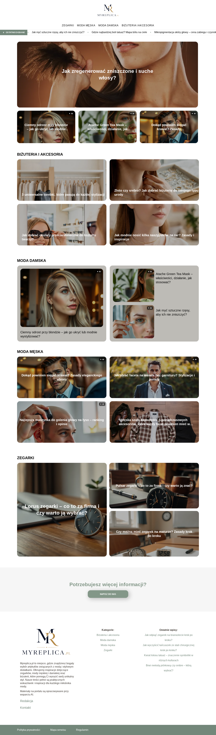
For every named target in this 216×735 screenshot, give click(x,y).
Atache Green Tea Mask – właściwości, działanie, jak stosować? (107, 127)
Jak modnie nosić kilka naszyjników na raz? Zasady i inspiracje (154, 237)
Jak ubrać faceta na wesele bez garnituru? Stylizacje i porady (154, 377)
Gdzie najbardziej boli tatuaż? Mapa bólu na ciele (70, 32)
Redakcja (26, 701)
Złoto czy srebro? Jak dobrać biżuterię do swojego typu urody (156, 192)
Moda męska (86, 25)
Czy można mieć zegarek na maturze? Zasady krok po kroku (154, 534)
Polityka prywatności (28, 730)
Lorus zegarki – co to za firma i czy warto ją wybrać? (62, 510)
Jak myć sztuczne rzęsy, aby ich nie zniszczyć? (173, 312)
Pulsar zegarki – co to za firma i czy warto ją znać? (154, 485)
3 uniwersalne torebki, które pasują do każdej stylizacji (63, 194)
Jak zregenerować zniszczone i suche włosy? (107, 74)
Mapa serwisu (58, 730)
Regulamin (82, 730)
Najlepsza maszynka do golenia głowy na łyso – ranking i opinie (62, 422)
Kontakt (25, 707)
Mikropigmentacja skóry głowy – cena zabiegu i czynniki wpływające (143, 32)
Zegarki (68, 25)
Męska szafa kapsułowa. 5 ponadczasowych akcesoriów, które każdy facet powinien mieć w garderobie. (154, 422)
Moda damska (108, 25)
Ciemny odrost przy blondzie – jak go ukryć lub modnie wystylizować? (46, 127)
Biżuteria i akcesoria (138, 25)
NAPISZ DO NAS (108, 594)
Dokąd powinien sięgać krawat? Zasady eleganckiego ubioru (168, 127)
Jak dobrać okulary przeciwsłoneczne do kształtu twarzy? (59, 237)
